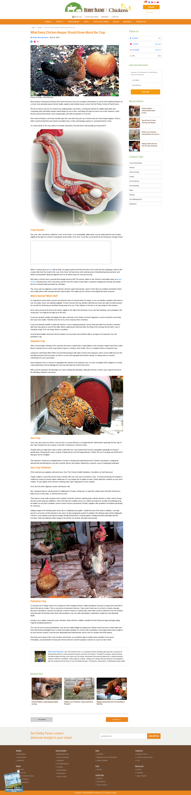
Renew (139, 769)
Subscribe (151, 7)
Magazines (127, 22)
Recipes (99, 769)
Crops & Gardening (63, 757)
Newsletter (105, 17)
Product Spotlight (102, 760)
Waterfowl (21, 760)
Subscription (154, 736)
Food (86, 22)
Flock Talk (21, 769)
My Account (78, 17)
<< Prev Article (41, 719)
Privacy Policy (101, 782)
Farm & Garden (73, 22)
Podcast (116, 22)
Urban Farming (61, 777)
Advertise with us (142, 754)
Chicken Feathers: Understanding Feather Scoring (148, 111)
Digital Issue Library (101, 22)
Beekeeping (21, 754)
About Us (100, 778)
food (50, 269)
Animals (48, 22)
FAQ (138, 760)
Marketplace (141, 22)
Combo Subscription (91, 17)
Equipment (60, 760)
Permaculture (61, 773)
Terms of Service (102, 785)
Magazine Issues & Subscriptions (107, 757)
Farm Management (63, 764)
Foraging (60, 767)
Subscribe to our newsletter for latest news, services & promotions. (144, 73)
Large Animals (22, 757)
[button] (124, 688)
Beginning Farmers (63, 754)
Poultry (59, 22)
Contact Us (115, 17)
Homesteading (61, 770)
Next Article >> (117, 719)
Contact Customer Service (145, 757)
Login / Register (141, 776)
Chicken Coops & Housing (25, 776)
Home (33, 27)
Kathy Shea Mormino (41, 37)
